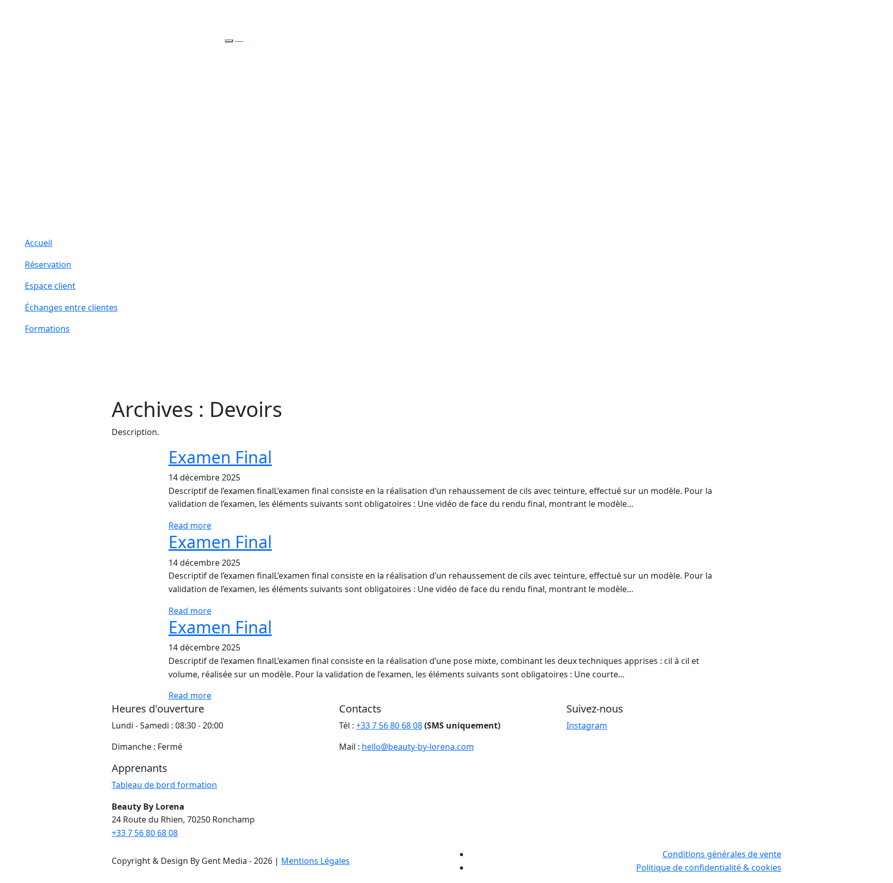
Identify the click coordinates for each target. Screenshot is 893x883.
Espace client (50, 285)
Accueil (38, 243)
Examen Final (220, 457)
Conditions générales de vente (722, 854)
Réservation (48, 264)
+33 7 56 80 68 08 (389, 725)
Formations (47, 328)
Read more (189, 525)
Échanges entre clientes (71, 307)
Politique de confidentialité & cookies (708, 867)
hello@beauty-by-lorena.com (418, 746)
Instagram (586, 725)
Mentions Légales (315, 860)
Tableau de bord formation (164, 785)
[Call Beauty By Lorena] (239, 37)
